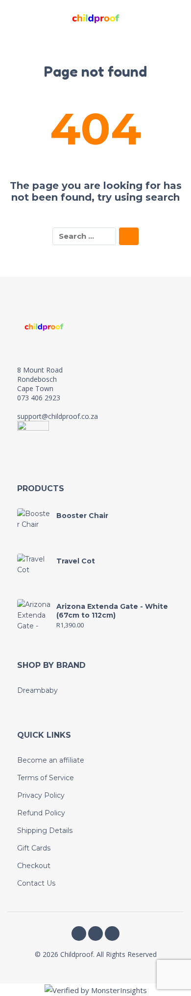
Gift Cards (33, 848)
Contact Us (36, 883)
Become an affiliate (50, 760)
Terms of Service (45, 777)
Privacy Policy (41, 795)
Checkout (33, 865)
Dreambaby (37, 690)
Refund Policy (41, 813)
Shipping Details (44, 830)
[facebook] (79, 933)
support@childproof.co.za (57, 416)
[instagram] (95, 933)
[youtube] (112, 933)
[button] (17, 18)
